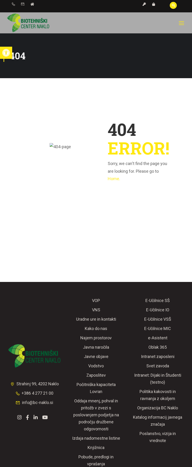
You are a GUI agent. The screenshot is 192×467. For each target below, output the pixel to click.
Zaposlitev (96, 375)
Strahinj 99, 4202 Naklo (37, 383)
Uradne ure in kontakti (96, 319)
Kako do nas (96, 328)
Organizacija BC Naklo (157, 407)
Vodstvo (96, 365)
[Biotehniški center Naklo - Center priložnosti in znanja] (28, 23)
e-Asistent (157, 337)
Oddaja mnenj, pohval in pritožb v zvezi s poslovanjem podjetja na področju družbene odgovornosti (96, 414)
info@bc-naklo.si (37, 402)
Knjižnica (96, 447)
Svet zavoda (157, 365)
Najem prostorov (96, 337)
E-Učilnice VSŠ (157, 319)
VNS (96, 309)
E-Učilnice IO (157, 309)
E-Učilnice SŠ (157, 300)
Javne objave (96, 356)
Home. (114, 178)
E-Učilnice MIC (157, 328)
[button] (6, 53)
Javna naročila (96, 347)
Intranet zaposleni (157, 356)
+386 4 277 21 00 (37, 393)
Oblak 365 (157, 347)
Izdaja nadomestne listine (96, 438)
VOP (96, 300)
